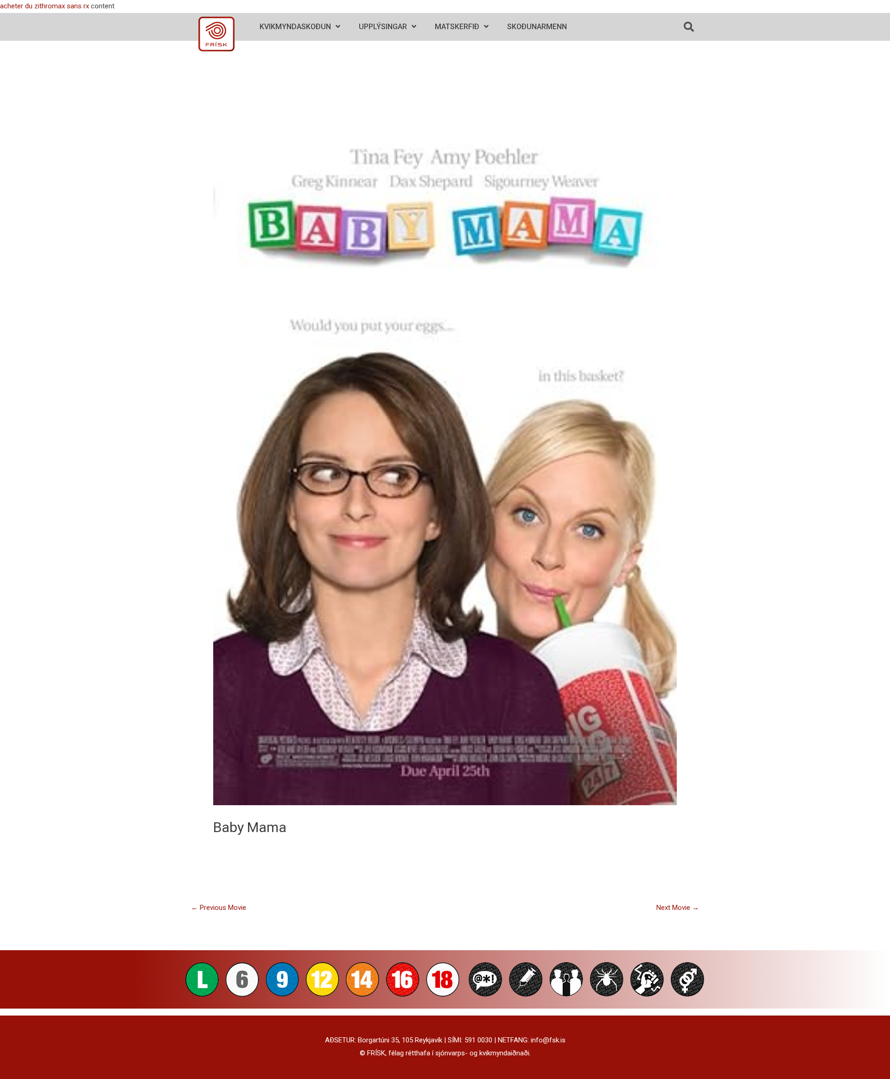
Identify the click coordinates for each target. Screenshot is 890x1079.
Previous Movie (218, 907)
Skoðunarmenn (537, 26)
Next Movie (677, 907)
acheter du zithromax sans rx (44, 6)
